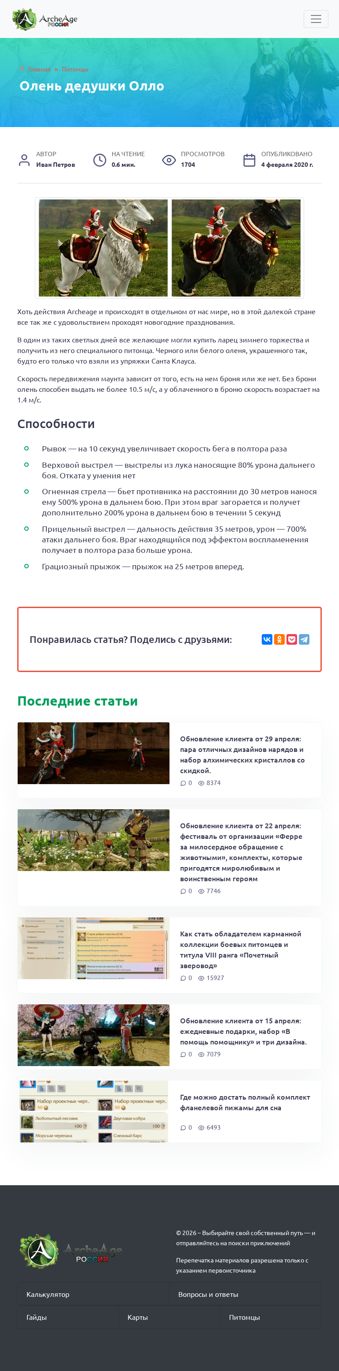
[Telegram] (304, 639)
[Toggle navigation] (316, 19)
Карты (138, 1316)
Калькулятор (47, 1293)
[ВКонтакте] (267, 639)
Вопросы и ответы (208, 1293)
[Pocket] (291, 639)
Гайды (36, 1316)
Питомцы (244, 1316)
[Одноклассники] (279, 639)
